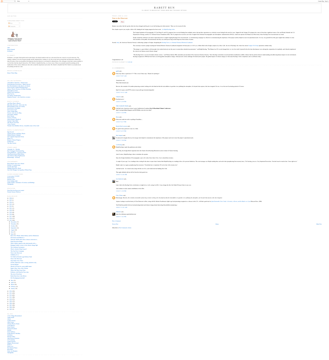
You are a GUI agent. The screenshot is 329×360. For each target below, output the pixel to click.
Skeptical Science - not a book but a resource (18, 97)
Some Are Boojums (12, 351)
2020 (10, 210)
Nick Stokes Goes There (17, 260)
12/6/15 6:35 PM (121, 131)
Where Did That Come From (18, 270)
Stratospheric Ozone (12, 90)
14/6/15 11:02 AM (121, 207)
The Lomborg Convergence (18, 247)
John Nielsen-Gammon (13, 338)
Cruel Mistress (11, 325)
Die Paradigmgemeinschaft (18, 278)
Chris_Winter (119, 195)
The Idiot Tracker (11, 143)
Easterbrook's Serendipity (13, 108)
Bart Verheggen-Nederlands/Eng (15, 151)
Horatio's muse (11, 179)
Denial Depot (10, 178)
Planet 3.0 (9, 138)
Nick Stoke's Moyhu (12, 114)
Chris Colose (10, 322)
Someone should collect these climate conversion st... (24, 239)
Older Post (319, 224)
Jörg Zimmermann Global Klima (15, 154)
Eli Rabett (10, 51)
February (13, 286)
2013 (10, 293)
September (14, 228)
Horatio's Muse (11, 336)
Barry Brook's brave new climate (15, 163)
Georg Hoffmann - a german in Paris (16, 152)
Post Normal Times (12, 348)
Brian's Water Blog (12, 73)
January (13, 288)
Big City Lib (10, 132)
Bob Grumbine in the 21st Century (16, 106)
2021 (10, 208)
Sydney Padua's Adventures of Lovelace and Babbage (21, 182)
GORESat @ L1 (15, 255)
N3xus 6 (9, 344)
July (12, 232)
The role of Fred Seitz (16, 274)
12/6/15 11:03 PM (121, 174)
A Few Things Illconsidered (14, 316)
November (13, 224)
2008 (10, 303)
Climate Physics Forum (13, 324)
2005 (10, 309)
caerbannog (119, 144)
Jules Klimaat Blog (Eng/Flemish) (16, 155)
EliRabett (118, 212)
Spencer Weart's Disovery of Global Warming (19, 89)
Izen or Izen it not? (12, 109)
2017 (10, 216)
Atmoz (9, 319)
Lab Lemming (11, 340)
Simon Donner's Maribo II (14, 119)
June (12, 234)
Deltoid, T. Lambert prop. (13, 165)
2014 (10, 291)
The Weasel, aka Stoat (13, 122)
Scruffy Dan (10, 141)
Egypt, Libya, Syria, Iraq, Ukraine (19, 268)
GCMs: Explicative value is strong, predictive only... (24, 262)
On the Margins (15, 264)
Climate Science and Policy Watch (16, 133)
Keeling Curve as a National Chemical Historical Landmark (177, 42)
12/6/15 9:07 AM (121, 76)
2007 (10, 305)
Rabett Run (164, 7)
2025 (10, 200)
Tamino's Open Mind (12, 121)
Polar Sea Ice (10, 94)
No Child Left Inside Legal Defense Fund (21, 257)
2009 (10, 301)
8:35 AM (130, 62)
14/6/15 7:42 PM (121, 216)
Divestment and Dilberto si (17, 237)
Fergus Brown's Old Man (13, 333)
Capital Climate (11, 320)
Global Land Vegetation (13, 92)
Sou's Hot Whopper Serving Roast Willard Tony (19, 170)
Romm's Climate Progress (14, 140)
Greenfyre (10, 335)
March (13, 284)
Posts (11, 23)
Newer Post (115, 224)
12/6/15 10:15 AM (121, 92)
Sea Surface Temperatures (14, 95)
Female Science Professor (14, 192)
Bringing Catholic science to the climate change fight (24, 245)
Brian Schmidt (11, 49)
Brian (117, 117)
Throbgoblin (10, 184)
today (118, 42)
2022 (10, 206)
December (14, 222)
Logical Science (11, 341)
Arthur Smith (10, 317)
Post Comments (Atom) (125, 228)
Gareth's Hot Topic (12, 167)
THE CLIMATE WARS (122, 106)
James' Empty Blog (12, 111)
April (12, 282)
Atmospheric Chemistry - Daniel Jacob (17, 82)
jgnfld (117, 71)
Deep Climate (11, 327)
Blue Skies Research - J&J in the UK (17, 105)
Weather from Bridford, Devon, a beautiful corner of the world (23, 126)
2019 (10, 212)
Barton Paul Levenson (121, 126)
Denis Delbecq (11, 332)
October (13, 226)
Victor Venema (11, 124)
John (8, 47)
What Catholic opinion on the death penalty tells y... (24, 243)
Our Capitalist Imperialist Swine (15, 136)
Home (217, 224)
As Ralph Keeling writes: (168, 29)
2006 (10, 307)
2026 (10, 198)
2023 (10, 204)
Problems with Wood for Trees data (20, 272)
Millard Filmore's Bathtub (14, 135)
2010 (10, 299)
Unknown (118, 96)
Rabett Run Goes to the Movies (19, 276)
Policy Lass (10, 346)
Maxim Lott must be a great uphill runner (21, 266)
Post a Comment (116, 221)
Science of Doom (11, 117)
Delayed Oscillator (12, 328)
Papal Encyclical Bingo (16, 241)
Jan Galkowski (119, 179)
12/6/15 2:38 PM (121, 101)
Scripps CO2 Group (253, 45)
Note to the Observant (16, 253)
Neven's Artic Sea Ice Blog (14, 113)
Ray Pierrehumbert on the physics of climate (18, 86)
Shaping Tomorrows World (14, 168)
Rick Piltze (10, 349)
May (12, 280)
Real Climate (10, 116)
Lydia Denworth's (231, 201)
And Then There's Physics (14, 103)
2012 (10, 295)
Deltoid (9, 330)
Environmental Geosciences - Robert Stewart (18, 84)
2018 (10, 214)
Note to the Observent (119, 18)
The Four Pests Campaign (17, 251)
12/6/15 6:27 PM (121, 122)
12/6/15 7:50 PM (121, 140)
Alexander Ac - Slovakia (13, 149)
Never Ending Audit (12, 181)
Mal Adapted (119, 135)
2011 (10, 297)
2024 (10, 202)
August (13, 230)
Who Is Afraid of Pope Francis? (19, 249)
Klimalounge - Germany (13, 157)
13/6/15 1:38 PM (121, 191)
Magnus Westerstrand (12, 343)
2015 (10, 220)
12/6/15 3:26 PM (121, 112)
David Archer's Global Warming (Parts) (17, 87)
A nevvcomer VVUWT (13, 176)
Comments (12, 26)
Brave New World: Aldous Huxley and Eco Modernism (25, 235)
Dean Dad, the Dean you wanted (15, 190)
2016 (10, 218)
